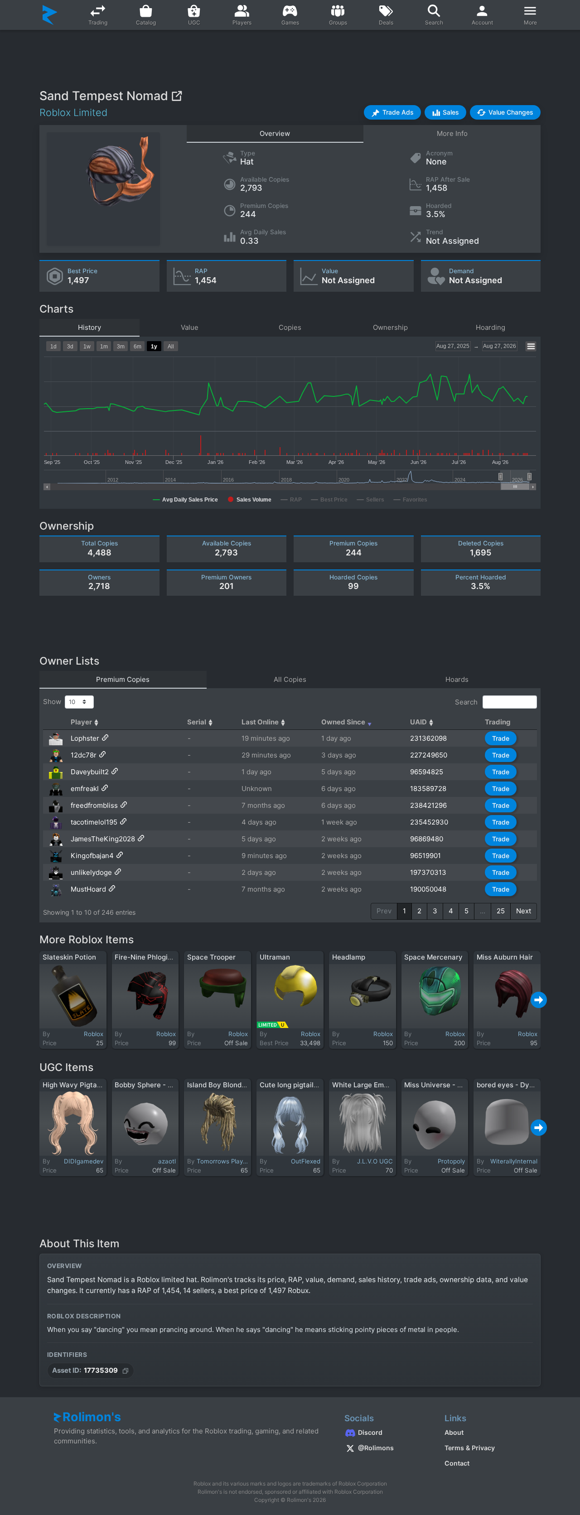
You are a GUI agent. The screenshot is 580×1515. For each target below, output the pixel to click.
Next (523, 911)
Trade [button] (500, 738)
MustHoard (88, 889)
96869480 (426, 839)
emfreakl (85, 788)
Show (54, 701)
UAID (418, 722)
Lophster (85, 738)
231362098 (428, 738)
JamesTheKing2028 (103, 839)
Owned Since (343, 722)
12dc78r (84, 755)
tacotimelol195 (94, 822)
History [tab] (89, 327)
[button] (392, 112)
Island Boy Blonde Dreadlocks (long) (246, 1085)
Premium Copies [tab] (123, 679)
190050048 (428, 889)
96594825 (426, 771)
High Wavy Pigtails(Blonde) (87, 1085)
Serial (196, 722)
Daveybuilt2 (90, 771)
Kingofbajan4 (92, 855)
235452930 (429, 822)
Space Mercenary (433, 957)
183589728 (428, 788)
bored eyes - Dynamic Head (522, 1085)
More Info (452, 133)
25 (501, 911)
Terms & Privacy (470, 1448)
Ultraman (275, 957)
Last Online (260, 722)
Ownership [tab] (390, 327)
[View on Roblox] (176, 95)
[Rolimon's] (50, 15)
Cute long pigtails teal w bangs (310, 1085)
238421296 (428, 805)
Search (467, 701)
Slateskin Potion (69, 957)
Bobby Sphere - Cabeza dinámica (169, 1085)
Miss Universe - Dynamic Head (454, 1085)
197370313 (428, 872)
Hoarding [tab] (490, 327)
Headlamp (348, 957)
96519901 (425, 855)
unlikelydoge (91, 872)
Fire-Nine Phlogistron (150, 957)
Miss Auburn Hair (505, 957)
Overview (275, 133)
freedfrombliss (94, 805)
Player (81, 722)
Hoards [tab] (457, 679)
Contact (457, 1463)
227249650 (428, 755)
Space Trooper (211, 957)
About (454, 1432)
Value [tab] (189, 327)
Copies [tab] (290, 327)
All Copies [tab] (290, 679)
